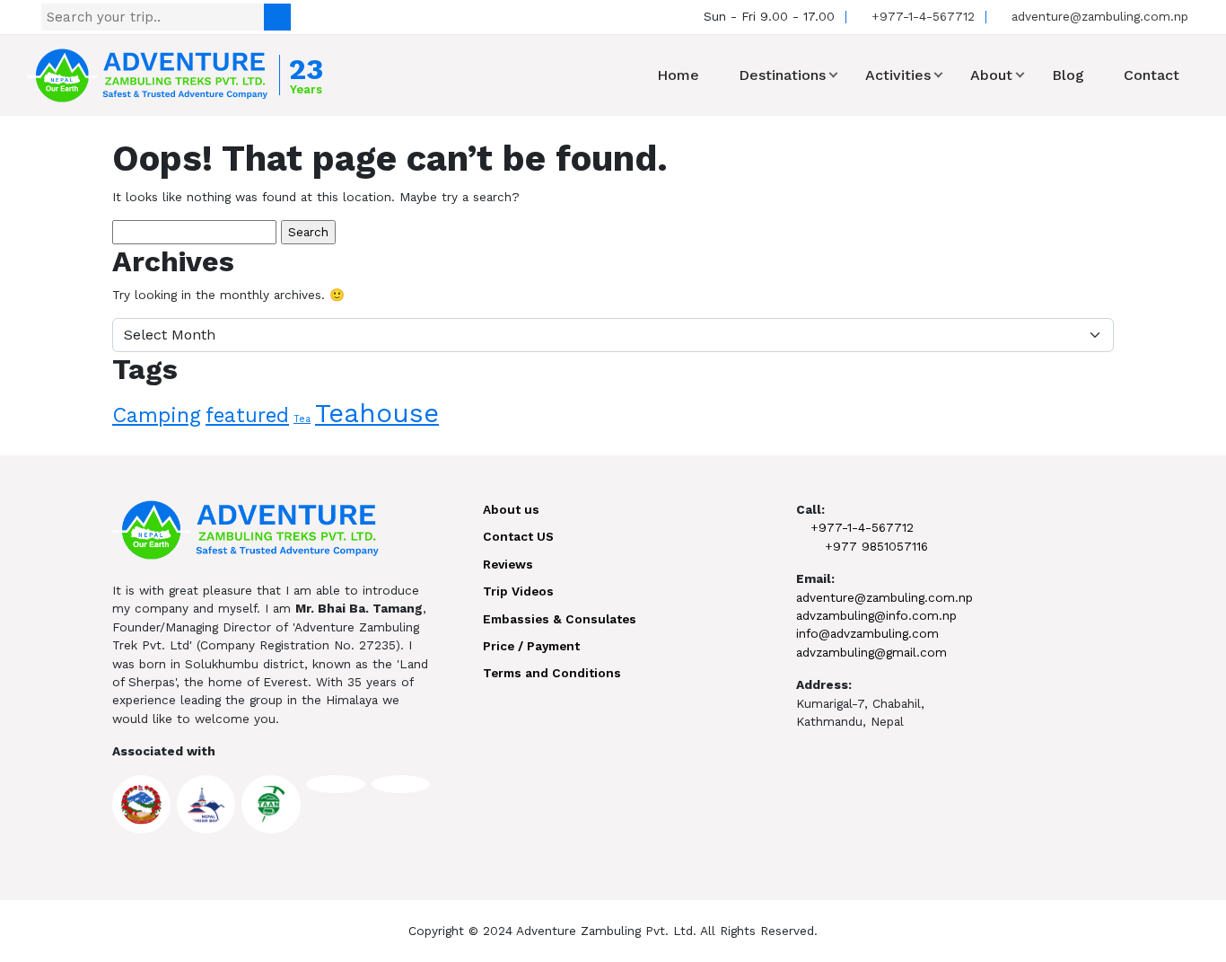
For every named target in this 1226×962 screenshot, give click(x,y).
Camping (156, 415)
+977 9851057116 (876, 546)
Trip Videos (518, 591)
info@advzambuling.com (867, 633)
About (991, 75)
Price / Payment (531, 646)
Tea (302, 419)
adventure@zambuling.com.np (1097, 16)
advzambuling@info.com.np (876, 615)
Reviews (508, 564)
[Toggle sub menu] (833, 75)
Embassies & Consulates (559, 619)
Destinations (782, 75)
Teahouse (377, 413)
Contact (1151, 75)
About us (511, 509)
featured (247, 415)
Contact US (518, 536)
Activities (898, 75)
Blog (1068, 75)
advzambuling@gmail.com (871, 652)
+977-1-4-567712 (921, 16)
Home (678, 75)
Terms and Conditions (552, 673)
